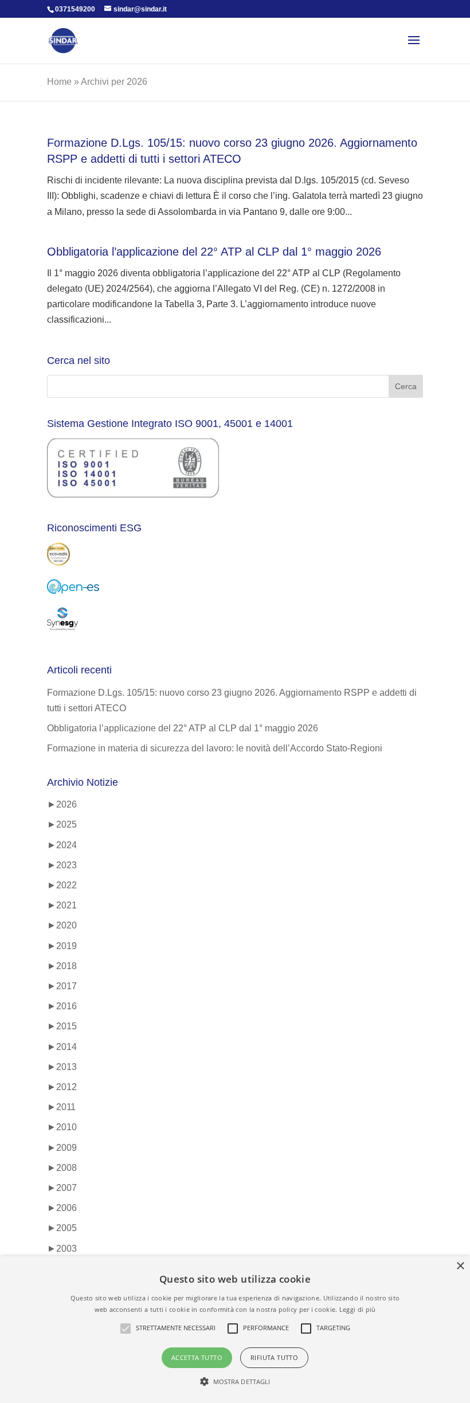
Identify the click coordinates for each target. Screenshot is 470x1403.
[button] (235, 1381)
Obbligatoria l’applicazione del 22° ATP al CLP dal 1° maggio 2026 (214, 251)
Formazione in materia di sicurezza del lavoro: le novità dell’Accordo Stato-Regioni (214, 748)
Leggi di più (357, 1309)
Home (59, 82)
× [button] (460, 1266)
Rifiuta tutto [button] (274, 1357)
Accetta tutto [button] (196, 1357)
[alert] (235, 1329)
